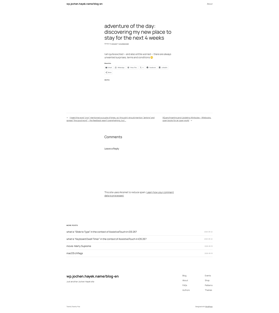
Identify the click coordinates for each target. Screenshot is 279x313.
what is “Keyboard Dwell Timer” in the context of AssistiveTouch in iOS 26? (106, 239)
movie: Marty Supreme (78, 246)
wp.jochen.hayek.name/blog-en (84, 3)
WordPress (209, 306)
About (210, 4)
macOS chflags (74, 253)
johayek (114, 44)
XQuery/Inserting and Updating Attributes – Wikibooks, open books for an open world (186, 119)
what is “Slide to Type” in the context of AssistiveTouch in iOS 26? (101, 231)
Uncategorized (124, 44)
